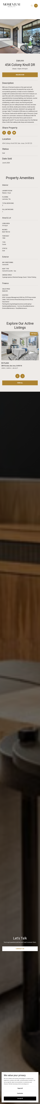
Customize (20, 1093)
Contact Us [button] (20, 948)
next (22, 376)
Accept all (20, 1098)
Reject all (20, 1088)
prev (17, 376)
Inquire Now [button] (20, 75)
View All (20, 383)
